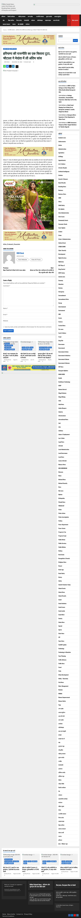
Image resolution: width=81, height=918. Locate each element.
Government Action (63, 352)
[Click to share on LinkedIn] (13, 66)
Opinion (60, 494)
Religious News (62, 562)
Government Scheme (63, 359)
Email (5, 314)
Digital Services (62, 258)
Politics (60, 521)
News (59, 487)
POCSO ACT (61, 506)
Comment (6, 286)
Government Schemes (64, 363)
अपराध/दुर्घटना (57, 16)
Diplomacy (61, 262)
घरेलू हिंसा (60, 750)
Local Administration (63, 449)
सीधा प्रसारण (75, 20)
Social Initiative (62, 603)
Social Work (61, 615)
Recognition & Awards (64, 558)
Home (4, 914)
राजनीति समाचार (40, 16)
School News (61, 592)
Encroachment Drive (63, 299)
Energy (60, 303)
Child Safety (61, 205)
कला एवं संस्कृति (62, 731)
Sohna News (61, 622)
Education (60, 284)
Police (49, 347)
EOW (27, 347)
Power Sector (61, 528)
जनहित (60, 761)
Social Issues (61, 607)
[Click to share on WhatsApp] (4, 66)
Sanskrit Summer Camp (64, 585)
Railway (60, 551)
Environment (61, 310)
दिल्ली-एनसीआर (11, 16)
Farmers (60, 322)
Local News (61, 457)
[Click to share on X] (10, 66)
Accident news (62, 138)
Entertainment (62, 307)
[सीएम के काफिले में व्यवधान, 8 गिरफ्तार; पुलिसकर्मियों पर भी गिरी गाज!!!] (31, 859)
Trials (59, 671)
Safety (60, 581)
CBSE (59, 198)
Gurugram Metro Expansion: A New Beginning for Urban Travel (67, 117)
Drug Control (61, 269)
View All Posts (36, 259)
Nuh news (60, 491)
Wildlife (60, 694)
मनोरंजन (28, 24)
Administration (62, 149)
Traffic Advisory (8, 345)
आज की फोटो (56, 20)
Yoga (59, 705)
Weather (60, 690)
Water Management (63, 686)
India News (61, 404)
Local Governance (62, 453)
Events (60, 318)
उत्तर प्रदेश (61, 720)
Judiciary (60, 431)
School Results (62, 596)
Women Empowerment (64, 697)
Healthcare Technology (64, 382)
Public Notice (61, 540)
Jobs (59, 427)
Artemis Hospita (62, 168)
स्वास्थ (14, 24)
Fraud (31, 347)
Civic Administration (63, 213)
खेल (4, 20)
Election (60, 288)
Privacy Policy (28, 914)
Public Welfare (62, 547)
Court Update (61, 228)
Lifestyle (60, 446)
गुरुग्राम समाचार (6, 49)
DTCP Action (61, 273)
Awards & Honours (63, 179)
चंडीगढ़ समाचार (21, 16)
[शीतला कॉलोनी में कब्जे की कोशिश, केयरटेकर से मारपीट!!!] (69, 859)
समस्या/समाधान (6, 24)
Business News (62, 194)
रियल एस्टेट (19, 20)
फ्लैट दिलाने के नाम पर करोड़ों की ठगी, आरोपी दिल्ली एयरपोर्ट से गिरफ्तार (28, 356)
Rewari (60, 566)
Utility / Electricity (63, 679)
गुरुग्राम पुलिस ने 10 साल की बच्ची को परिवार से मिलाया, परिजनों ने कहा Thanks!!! (45, 356)
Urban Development (63, 675)
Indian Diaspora (62, 408)
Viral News (61, 682)
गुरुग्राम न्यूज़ (61, 746)
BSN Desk (6, 62)
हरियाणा (3, 16)
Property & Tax (62, 532)
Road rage (61, 570)
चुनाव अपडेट (49, 16)
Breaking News (62, 186)
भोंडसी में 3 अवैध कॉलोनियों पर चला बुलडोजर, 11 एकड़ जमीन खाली (66, 63)
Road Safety (61, 573)
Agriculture (61, 153)
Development (61, 254)
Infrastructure (62, 416)
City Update (61, 209)
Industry (60, 412)
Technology (61, 648)
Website (5, 321)
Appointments (62, 160)
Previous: (14, 269)
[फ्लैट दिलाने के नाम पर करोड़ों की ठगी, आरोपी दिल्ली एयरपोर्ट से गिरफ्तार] (28, 346)
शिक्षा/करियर (11, 20)
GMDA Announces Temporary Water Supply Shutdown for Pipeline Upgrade (67, 125)
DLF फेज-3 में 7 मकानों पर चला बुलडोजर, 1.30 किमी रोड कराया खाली (67, 53)
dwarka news (61, 277)
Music (59, 476)
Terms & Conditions (8, 916)
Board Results (62, 183)
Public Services (62, 543)
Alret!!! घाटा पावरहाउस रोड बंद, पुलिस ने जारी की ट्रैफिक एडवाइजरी (10, 356)
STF (59, 637)
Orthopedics (61, 498)
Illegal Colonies (62, 393)
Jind (59, 423)
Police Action (61, 513)
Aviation (60, 175)
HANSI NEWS (61, 374)
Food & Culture (62, 333)
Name (5, 308)
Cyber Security (62, 250)
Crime (23, 347)
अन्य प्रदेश (30, 16)
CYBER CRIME (61, 247)
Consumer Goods (62, 224)
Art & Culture (61, 164)
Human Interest (43, 347)
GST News (60, 367)
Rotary (60, 577)
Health (60, 378)
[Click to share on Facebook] (7, 66)
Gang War (60, 340)
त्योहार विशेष (61, 784)
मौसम (59, 810)
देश (59, 791)
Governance (61, 344)
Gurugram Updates (63, 371)
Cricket (60, 232)
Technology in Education (64, 652)
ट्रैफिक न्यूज (61, 776)
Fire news (60, 329)
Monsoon (7, 343)
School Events (62, 588)
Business (60, 190)
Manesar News (62, 464)
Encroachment (62, 295)
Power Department (63, 524)
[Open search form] (65, 20)
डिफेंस (59, 780)
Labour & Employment (64, 434)
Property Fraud (62, 536)
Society (60, 618)
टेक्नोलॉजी (26, 20)
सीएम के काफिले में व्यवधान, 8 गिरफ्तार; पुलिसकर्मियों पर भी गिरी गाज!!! (67, 58)
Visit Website (22, 259)
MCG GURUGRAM (62, 468)
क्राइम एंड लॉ (61, 739)
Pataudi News (61, 502)
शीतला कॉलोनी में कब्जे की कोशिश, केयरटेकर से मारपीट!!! (66, 68)
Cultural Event (62, 243)
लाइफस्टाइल (48, 20)
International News (63, 419)
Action (60, 145)
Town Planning (62, 656)
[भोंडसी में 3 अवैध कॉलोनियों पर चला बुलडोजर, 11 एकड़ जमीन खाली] (50, 859)
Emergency (61, 292)
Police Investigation (63, 517)
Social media (61, 611)
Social (59, 600)
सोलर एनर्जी (61, 832)
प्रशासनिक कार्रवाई (62, 799)
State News (61, 633)
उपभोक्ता (60, 724)
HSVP (59, 386)
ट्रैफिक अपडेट (61, 772)
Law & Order (61, 438)
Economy (60, 280)
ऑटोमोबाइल (40, 20)
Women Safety (62, 701)
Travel (59, 667)
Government (61, 348)
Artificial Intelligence (63, 171)
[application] (14, 890)
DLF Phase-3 (61, 265)
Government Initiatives (64, 355)
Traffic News (8, 347)
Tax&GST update (62, 645)
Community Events (63, 220)
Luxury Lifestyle (62, 461)
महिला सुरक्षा (61, 806)
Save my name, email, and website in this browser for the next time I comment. (28, 327)
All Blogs (20, 24)
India (59, 401)
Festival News (61, 325)
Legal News (61, 442)
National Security (62, 483)
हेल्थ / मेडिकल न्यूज (63, 844)
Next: (42, 270)
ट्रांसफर (60, 769)
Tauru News (61, 641)
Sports (60, 630)
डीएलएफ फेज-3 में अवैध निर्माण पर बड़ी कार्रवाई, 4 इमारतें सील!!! (67, 74)
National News (62, 479)
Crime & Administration (64, 239)
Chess (60, 201)
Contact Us (19, 914)
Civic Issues (61, 217)
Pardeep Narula (7, 359)
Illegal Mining (61, 397)
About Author (11, 914)
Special (60, 626)
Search (60, 36)
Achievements (62, 141)
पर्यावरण (33, 20)
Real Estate (61, 555)
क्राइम (59, 735)
